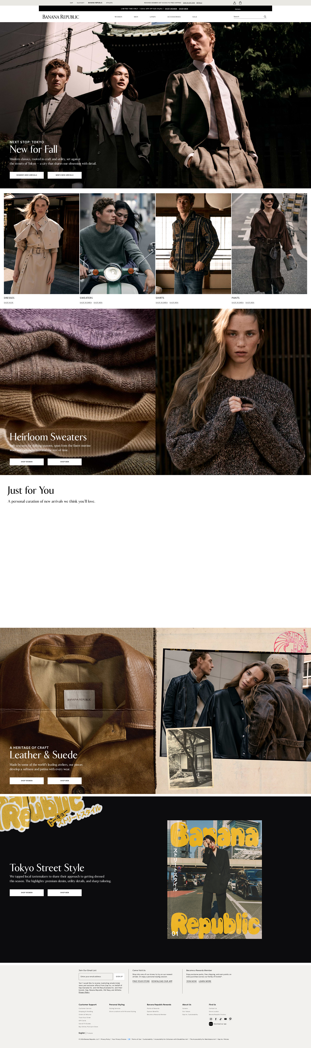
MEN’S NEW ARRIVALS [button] (64, 175)
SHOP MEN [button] (98, 302)
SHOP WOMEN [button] (86, 302)
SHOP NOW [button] (8, 302)
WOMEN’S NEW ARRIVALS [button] (26, 175)
